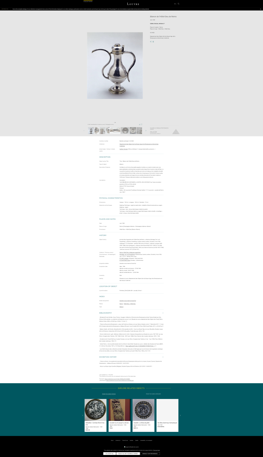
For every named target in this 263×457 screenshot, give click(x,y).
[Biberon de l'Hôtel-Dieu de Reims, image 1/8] (91, 130)
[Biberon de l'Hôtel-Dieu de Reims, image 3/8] (102, 130)
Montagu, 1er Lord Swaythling (127, 254)
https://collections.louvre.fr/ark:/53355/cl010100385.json (120, 380)
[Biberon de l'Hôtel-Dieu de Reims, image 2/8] (97, 130)
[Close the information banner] (260, 9)
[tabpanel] (131, 415)
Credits (136, 440)
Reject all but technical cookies (128, 453)
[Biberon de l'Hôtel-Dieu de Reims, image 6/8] (125, 130)
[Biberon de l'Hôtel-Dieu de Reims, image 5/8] (115, 130)
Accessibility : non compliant (146, 440)
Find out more (156, 450)
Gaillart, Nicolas (154, 23)
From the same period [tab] (109, 394)
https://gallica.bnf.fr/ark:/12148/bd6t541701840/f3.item (139, 346)
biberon (121, 306)
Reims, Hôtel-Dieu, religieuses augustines (130, 252)
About (112, 440)
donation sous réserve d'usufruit (128, 300)
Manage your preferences (150, 453)
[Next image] (143, 130)
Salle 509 (153, 131)
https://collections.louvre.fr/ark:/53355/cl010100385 (117, 379)
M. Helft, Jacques (124, 258)
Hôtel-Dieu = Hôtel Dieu (130, 303)
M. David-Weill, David (125, 260)
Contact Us (118, 440)
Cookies (131, 440)
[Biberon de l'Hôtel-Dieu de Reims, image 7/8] (133, 130)
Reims (121, 303)
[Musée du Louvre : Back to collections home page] (133, 4)
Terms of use (125, 440)
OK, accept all (110, 453)
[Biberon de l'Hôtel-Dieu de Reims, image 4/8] (107, 130)
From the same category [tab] (153, 394)
